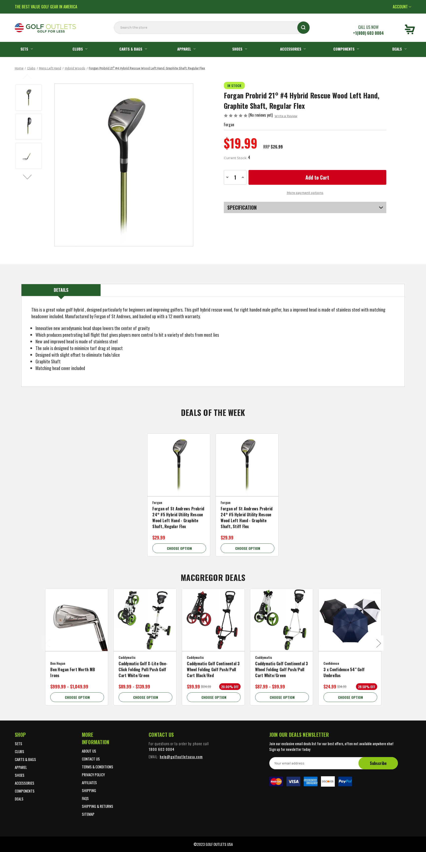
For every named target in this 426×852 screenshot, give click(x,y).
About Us (89, 751)
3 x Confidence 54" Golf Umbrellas (344, 672)
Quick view (178, 461)
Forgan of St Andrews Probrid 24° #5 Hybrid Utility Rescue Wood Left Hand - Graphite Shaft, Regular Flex (178, 517)
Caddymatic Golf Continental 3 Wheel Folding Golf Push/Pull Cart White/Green (281, 669)
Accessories (290, 49)
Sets (24, 49)
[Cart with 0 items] (410, 30)
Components (344, 49)
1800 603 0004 (162, 749)
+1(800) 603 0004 (368, 33)
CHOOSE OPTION (179, 548)
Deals (397, 49)
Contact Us (91, 758)
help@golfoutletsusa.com (181, 756)
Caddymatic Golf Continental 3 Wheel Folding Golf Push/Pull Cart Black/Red (213, 669)
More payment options (305, 193)
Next (27, 177)
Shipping (89, 790)
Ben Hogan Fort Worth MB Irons (72, 672)
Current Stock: (237, 157)
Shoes (237, 49)
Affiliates (89, 782)
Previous (27, 76)
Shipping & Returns (97, 806)
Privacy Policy (93, 774)
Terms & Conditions (97, 766)
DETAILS (61, 290)
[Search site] (115, 37)
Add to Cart (179, 471)
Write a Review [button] (286, 116)
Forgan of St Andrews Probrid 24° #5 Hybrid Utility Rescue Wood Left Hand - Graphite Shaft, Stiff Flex (246, 517)
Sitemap (88, 814)
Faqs (85, 798)
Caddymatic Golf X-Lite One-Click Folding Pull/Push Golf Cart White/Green (143, 669)
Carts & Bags (130, 49)
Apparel (184, 49)
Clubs (77, 49)
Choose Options (76, 626)
